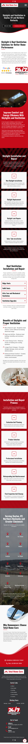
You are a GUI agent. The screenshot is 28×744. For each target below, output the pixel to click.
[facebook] (13, 1)
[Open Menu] (26, 5)
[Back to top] (25, 741)
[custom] (15, 1)
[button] (6, 70)
